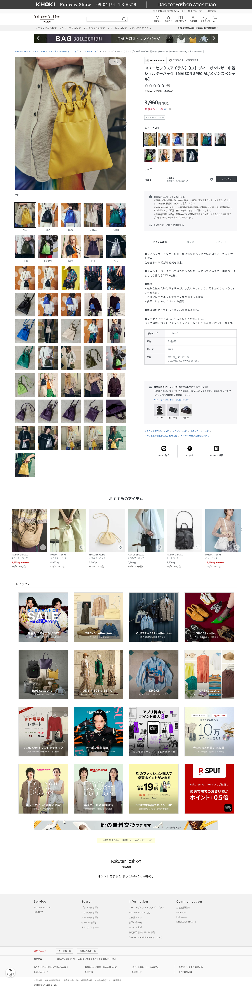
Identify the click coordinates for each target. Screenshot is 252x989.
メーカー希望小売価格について (195, 435)
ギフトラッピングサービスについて (171, 400)
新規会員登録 (183, 907)
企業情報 (38, 980)
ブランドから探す (90, 907)
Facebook (181, 912)
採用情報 (117, 980)
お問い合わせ (135, 922)
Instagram (181, 917)
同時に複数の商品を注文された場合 (160, 435)
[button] (70, 124)
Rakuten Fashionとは (140, 912)
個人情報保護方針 (53, 980)
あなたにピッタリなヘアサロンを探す (51, 967)
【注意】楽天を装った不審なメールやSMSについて (126, 840)
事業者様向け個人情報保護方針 (78, 980)
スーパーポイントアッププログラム (146, 907)
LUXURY (38, 912)
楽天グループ (194, 11)
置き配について (179, 431)
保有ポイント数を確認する (191, 967)
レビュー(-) (221, 242)
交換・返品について (199, 431)
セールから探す (89, 922)
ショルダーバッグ (90, 51)
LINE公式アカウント (186, 921)
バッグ (76, 51)
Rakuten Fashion (23, 51)
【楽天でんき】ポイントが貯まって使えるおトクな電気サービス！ (86, 959)
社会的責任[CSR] (103, 980)
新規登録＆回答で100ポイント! (168, 11)
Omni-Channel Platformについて (145, 937)
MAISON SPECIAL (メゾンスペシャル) (52, 51)
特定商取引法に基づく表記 (142, 932)
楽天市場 (212, 11)
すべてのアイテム (90, 927)
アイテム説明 (160, 242)
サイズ (190, 242)
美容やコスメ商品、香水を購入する (101, 967)
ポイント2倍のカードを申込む (145, 967)
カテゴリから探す (90, 917)
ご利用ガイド (135, 917)
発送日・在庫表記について (156, 431)
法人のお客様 (135, 927)
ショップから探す (90, 912)
